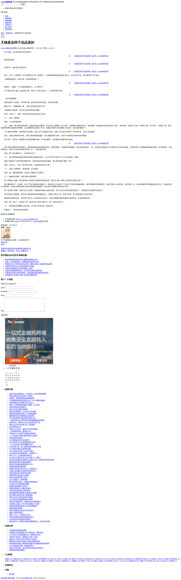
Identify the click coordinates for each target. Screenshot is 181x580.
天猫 (9, 52)
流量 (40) (143, 561)
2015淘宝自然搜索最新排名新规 (21, 499)
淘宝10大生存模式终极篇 (18, 409)
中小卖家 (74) (153, 559)
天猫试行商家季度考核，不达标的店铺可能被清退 (23, 270)
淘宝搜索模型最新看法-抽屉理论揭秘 (23, 493)
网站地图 (11, 578)
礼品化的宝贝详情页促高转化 (20, 519)
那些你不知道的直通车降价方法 (21, 464)
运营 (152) (60, 559)
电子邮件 (5, 291)
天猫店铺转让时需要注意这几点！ (21, 402)
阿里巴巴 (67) (175, 559)
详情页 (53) (52, 561)
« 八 (6, 385)
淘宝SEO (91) (130, 559)
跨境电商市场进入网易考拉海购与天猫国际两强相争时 (29, 543)
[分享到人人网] (11, 214)
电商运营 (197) (18, 559)
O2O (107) (107, 559)
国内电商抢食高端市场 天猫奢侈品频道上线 (21, 259)
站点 (2, 295)
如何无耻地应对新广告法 (18, 477)
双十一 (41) (119, 561)
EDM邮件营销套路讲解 (17, 530)
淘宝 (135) (81, 559)
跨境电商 (8, 29)
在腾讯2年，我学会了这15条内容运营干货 (24, 422)
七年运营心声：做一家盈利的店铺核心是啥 (25, 446)
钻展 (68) (168, 559)
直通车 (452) (9, 559)
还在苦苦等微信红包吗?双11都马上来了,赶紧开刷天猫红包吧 (31, 460)
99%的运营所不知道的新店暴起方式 (22, 418)
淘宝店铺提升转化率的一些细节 (21, 396)
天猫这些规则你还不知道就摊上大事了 (19, 268)
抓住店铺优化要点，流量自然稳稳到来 (23, 482)
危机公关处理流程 (16, 512)
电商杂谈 (9, 33)
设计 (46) (90, 561)
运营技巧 (8, 25)
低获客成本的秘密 (16, 508)
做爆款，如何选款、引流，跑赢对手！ (15, 251)
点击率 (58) (36, 561)
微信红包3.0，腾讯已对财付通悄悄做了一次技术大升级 (29, 521)
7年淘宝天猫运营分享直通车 (19, 490)
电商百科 (8, 22)
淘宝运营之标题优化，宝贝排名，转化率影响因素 (27, 394)
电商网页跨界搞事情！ (17, 550)
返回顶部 (4, 578)
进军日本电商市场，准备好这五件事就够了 (25, 501)
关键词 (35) (173, 561)
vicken (3, 48)
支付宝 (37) (165, 561)
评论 (2, 311)
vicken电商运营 (38, 221)
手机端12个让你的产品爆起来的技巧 (22, 433)
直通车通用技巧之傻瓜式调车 (20, 488)
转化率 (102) (122, 559)
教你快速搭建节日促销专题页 (20, 462)
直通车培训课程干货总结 (18, 486)
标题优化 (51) (67, 561)
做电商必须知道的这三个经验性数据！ (23, 413)
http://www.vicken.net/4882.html (27, 219)
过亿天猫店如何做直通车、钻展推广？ (23, 453)
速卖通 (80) (139, 559)
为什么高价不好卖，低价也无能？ (21, 451)
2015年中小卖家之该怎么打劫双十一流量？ (25, 457)
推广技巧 (8, 27)
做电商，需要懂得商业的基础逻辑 (21, 398)
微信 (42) (103, 561)
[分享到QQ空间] (4, 214)
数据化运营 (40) (134, 561)
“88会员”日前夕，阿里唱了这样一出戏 (23, 537)
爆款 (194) (36, 559)
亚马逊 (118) (99, 559)
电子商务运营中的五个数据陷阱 (21, 495)
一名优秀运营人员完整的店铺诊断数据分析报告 (26, 420)
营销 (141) (74, 559)
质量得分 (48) (76, 561)
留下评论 (23, 48)
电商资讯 (8, 18)
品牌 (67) (8, 561)
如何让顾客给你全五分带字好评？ (21, 510)
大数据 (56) (44, 561)
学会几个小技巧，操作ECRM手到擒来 (23, 429)
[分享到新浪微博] (6, 214)
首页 (6, 16)
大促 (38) (159, 561)
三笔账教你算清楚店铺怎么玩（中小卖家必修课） (27, 400)
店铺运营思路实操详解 (17, 466)
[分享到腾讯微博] (9, 214)
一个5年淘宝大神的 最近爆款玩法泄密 (23, 435)
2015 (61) (30, 561)
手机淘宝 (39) (150, 561)
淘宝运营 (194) (28, 559)
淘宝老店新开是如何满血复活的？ (21, 517)
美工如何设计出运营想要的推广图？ (22, 442)
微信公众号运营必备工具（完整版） (22, 424)
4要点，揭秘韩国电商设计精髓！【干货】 (24, 405)
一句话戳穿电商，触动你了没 (20, 431)
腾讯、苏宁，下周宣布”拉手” (20, 515)
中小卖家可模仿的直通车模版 (20, 449)
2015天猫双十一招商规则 (18, 479)
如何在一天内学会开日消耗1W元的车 (23, 539)
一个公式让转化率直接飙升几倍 (21, 444)
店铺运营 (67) (15, 561)
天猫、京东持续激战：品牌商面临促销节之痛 (22, 262)
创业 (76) (146, 559)
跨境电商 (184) (45, 559)
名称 (3, 288)
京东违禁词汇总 (15, 427)
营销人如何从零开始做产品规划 (21, 497)
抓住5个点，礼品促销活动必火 (20, 455)
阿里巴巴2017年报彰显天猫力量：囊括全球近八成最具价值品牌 (28, 264)
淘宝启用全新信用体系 (17, 407)
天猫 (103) (114, 559)
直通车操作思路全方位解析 (19, 475)
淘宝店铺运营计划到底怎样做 (20, 473)
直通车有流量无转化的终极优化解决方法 (16, 248)
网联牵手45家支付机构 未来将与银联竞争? (25, 541)
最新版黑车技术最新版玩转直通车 (21, 416)
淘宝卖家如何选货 (16, 438)
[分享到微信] (14, 214)
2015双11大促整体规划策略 (19, 484)
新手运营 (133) (90, 559)
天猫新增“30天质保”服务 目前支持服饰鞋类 (21, 275)
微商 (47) (84, 561)
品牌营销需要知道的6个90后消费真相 (23, 506)
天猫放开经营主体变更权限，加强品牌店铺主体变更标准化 (27, 273)
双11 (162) (53, 559)
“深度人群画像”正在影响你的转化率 (22, 471)
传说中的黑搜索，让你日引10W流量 (22, 411)
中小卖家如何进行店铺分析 (19, 440)
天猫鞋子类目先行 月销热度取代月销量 (19, 266)
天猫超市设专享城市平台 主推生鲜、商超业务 (26, 532)
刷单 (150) (67, 559)
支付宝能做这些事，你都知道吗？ (21, 545)
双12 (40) (126, 561)
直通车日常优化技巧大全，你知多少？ (23, 468)
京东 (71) (162, 559)
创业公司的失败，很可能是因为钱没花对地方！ (26, 548)
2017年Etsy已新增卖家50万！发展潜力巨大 (25, 534)
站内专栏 (4, 242)
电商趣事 (8, 20)
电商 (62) (23, 561)
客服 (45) (97, 561)
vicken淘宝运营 (26, 578)
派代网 (11, 574)
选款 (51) (59, 561)
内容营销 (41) (110, 561)
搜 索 (23, 4)
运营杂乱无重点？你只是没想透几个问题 (24, 504)
